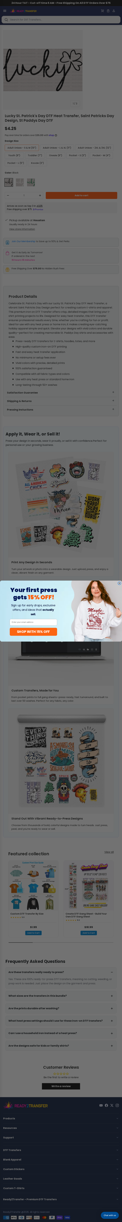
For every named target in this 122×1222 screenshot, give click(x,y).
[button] (110, 1215)
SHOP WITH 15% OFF (33, 631)
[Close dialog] (119, 583)
